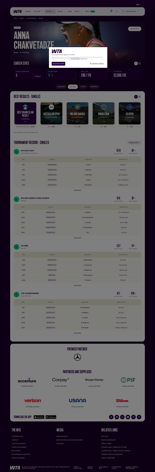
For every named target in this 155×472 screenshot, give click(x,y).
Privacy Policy (83, 58)
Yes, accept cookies (58, 63)
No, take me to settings (97, 63)
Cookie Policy (75, 58)
